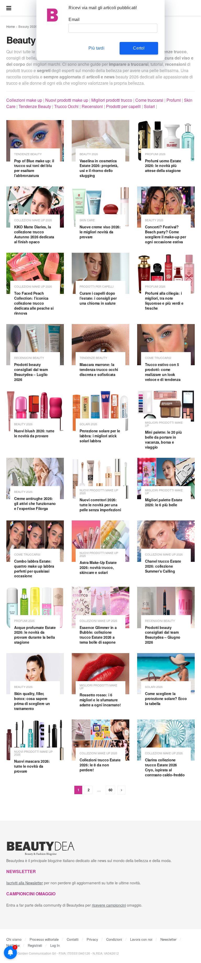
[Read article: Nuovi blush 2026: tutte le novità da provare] (35, 411)
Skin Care (87, 220)
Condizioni (114, 939)
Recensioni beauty (29, 357)
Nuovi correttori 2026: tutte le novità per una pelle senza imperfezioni (100, 504)
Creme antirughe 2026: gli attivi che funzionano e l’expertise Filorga (35, 503)
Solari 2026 (88, 424)
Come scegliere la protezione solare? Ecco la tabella (166, 698)
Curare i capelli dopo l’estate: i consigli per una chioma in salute (98, 298)
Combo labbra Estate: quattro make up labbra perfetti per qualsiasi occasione (34, 568)
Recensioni (92, 106)
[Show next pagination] (121, 790)
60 (110, 789)
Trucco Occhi (66, 106)
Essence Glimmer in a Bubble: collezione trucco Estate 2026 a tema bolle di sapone (98, 635)
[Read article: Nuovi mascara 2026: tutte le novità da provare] (35, 740)
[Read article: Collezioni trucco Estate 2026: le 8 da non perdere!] (100, 740)
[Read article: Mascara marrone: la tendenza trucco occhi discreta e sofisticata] (100, 344)
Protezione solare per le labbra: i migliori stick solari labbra (100, 435)
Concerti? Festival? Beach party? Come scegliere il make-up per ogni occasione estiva (165, 234)
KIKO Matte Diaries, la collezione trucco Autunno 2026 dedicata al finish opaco (34, 234)
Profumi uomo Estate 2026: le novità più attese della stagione (163, 165)
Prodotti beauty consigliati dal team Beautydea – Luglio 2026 (31, 372)
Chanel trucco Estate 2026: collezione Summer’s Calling (163, 566)
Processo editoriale (44, 939)
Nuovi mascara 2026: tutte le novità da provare (32, 766)
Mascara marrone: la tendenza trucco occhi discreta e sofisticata (99, 369)
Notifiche (13, 945)
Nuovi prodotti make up (66, 100)
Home (10, 26)
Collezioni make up (24, 100)
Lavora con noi (141, 939)
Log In (55, 945)
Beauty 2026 (89, 154)
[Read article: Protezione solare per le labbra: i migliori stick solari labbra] (100, 411)
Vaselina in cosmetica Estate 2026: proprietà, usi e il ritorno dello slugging (99, 168)
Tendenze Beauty (35, 106)
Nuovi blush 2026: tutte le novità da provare (34, 433)
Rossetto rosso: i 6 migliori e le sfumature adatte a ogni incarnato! (100, 699)
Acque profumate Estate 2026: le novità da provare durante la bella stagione (35, 635)
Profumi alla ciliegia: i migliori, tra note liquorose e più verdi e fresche (164, 300)
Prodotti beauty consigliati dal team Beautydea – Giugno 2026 (162, 635)
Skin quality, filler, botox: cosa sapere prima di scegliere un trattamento (32, 701)
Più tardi (96, 48)
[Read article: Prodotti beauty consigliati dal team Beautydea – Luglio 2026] (35, 344)
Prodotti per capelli (123, 106)
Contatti (73, 939)
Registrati (35, 945)
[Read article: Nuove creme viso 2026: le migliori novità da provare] (100, 207)
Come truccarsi (149, 100)
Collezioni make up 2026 (33, 220)
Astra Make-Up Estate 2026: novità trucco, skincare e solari (98, 567)
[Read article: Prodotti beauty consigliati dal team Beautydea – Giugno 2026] (166, 607)
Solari (149, 106)
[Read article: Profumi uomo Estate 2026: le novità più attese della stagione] (166, 140)
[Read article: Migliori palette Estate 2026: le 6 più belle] (166, 478)
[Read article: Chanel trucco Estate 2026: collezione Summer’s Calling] (166, 541)
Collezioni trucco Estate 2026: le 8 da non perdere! (100, 764)
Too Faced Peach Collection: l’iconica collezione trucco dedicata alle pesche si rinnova (34, 303)
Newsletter (168, 939)
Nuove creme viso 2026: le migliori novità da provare (100, 231)
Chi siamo (13, 939)
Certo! (138, 48)
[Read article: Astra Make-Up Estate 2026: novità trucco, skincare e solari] (100, 541)
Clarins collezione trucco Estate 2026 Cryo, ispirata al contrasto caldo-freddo (165, 767)
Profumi (173, 100)
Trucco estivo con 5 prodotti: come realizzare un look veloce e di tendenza (162, 372)
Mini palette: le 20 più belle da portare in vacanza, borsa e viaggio (163, 439)
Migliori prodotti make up (164, 424)
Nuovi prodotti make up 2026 (99, 491)
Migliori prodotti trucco (111, 100)
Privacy (92, 939)
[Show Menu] (8, 8)
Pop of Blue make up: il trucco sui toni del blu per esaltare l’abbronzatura (34, 168)
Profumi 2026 (155, 154)
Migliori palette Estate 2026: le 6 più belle (163, 502)
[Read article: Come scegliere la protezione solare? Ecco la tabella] (166, 673)
